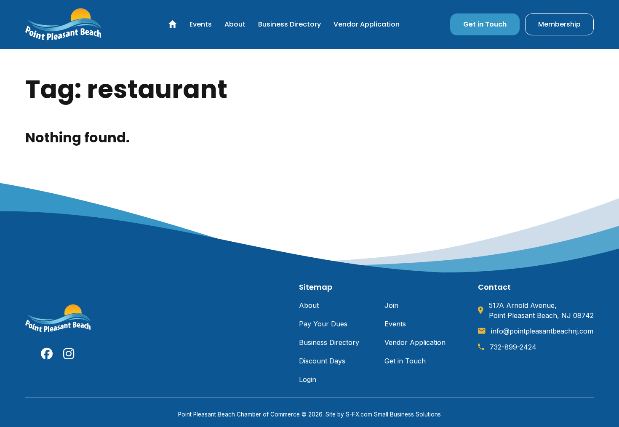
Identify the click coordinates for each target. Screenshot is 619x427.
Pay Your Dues (323, 324)
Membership (559, 24)
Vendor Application (367, 24)
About (234, 24)
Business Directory (289, 24)
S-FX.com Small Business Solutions (393, 414)
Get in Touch (485, 24)
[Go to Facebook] (46, 353)
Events (200, 24)
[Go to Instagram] (69, 354)
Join (391, 305)
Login (307, 379)
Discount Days (322, 361)
